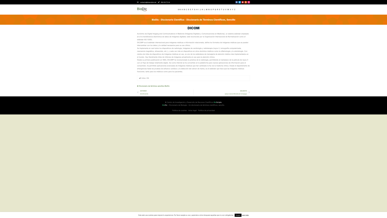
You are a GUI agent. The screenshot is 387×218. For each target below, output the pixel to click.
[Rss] (245, 2)
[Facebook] (236, 2)
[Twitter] (239, 2)
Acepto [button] (238, 215)
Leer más (245, 215)
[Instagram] (249, 2)
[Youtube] (242, 2)
